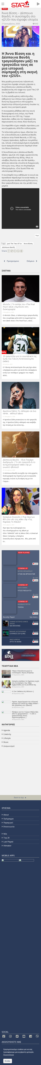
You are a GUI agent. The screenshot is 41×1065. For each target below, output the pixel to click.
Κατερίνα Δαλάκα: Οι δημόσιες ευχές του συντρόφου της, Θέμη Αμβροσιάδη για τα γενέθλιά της (25, 683)
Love (36, 564)
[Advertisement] (20, 766)
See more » (34, 617)
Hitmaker (7, 845)
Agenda (6, 730)
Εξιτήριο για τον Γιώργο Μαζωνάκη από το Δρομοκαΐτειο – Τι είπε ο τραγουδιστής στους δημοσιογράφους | (25, 714)
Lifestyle (7, 738)
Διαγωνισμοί (9, 746)
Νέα (5, 834)
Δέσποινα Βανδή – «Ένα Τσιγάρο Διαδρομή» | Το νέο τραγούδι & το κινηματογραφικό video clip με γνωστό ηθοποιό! (19, 463)
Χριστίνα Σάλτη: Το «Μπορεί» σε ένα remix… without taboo (19, 412)
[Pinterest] (21, 251)
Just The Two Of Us (14, 243)
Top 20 (6, 838)
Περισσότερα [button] (8, 1055)
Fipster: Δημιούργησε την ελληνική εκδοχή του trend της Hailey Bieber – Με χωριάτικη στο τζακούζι (25, 703)
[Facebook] (8, 251)
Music (5, 8)
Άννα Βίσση (7, 87)
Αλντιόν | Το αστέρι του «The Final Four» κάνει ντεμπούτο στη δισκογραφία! (19, 306)
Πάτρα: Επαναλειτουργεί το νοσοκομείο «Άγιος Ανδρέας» (23, 672)
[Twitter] (11, 251)
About (6, 815)
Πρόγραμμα (8, 818)
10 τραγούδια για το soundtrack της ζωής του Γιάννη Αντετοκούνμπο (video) (20, 358)
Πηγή (37, 235)
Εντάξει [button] (7, 1061)
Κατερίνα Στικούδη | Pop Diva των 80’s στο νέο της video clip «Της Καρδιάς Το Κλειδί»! (19, 519)
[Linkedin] (18, 251)
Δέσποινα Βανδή (24, 87)
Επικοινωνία (8, 826)
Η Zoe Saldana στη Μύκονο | (23, 691)
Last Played (8, 841)
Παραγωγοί (8, 822)
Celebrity (7, 734)
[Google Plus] (15, 251)
